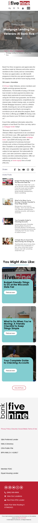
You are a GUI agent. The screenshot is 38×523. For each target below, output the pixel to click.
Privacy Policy (6, 429)
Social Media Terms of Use (28, 429)
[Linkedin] (9, 487)
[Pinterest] (21, 487)
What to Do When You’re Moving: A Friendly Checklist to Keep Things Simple (25, 202)
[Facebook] (6, 487)
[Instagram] (17, 487)
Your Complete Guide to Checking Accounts (23, 221)
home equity (17, 160)
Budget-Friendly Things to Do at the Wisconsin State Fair (25, 181)
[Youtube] (13, 487)
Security (14, 429)
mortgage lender (9, 127)
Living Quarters (19, 24)
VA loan (6, 86)
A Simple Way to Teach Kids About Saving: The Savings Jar (24, 240)
